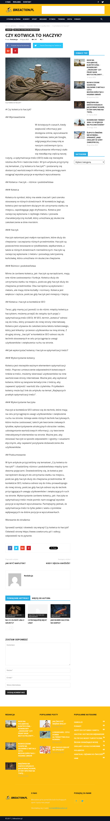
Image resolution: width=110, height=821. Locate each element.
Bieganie (43, 19)
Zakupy (9, 30)
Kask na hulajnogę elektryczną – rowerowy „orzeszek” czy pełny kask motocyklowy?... (95, 67)
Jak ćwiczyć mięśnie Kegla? (59, 722)
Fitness (52, 19)
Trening (61, 19)
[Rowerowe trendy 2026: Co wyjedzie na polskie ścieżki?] (79, 122)
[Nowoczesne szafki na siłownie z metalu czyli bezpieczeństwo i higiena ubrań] (79, 85)
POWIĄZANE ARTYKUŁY (18, 598)
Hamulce (78, 722)
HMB (76, 758)
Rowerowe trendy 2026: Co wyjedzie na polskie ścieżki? (96, 122)
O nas (7, 2)
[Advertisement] (73, 10)
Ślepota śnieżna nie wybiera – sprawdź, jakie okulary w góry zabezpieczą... (94, 137)
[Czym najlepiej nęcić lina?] (38, 611)
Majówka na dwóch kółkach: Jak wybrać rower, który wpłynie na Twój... (96, 107)
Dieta (69, 19)
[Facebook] (98, 2)
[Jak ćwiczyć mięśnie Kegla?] (45, 723)
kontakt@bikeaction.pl (58, 808)
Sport (34, 19)
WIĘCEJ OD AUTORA (41, 598)
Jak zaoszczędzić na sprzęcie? (60, 748)
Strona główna (14, 19)
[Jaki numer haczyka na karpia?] (60, 611)
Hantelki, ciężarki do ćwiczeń (88, 754)
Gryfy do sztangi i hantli (86, 730)
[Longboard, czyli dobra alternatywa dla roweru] (45, 734)
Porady (77, 19)
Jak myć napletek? (15, 563)
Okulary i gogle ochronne (87, 746)
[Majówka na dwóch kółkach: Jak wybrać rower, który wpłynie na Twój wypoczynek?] (79, 105)
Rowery (26, 19)
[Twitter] (103, 2)
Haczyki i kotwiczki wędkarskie (26, 30)
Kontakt (27, 2)
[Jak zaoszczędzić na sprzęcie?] (45, 749)
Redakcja (14, 39)
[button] (101, 19)
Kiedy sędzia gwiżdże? (58, 563)
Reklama (17, 2)
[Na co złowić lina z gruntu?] (15, 611)
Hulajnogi (79, 750)
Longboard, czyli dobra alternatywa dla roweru (61, 736)
